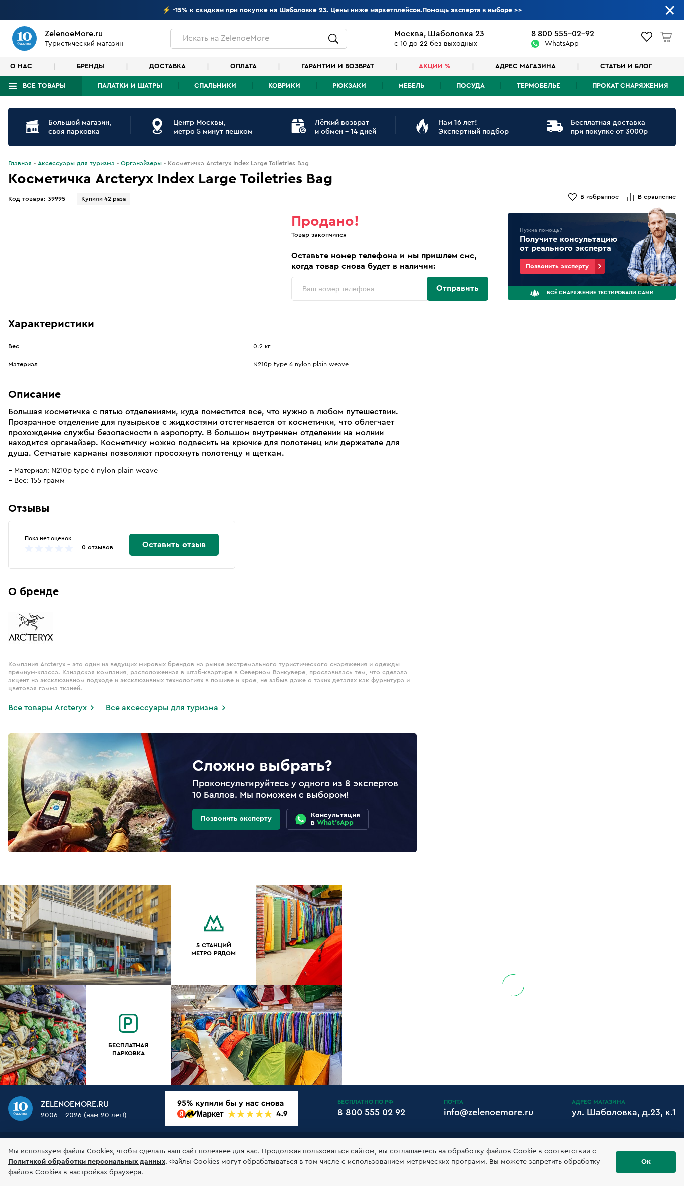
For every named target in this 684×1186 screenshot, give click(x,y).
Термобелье (538, 85)
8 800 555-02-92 (562, 34)
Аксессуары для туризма (76, 163)
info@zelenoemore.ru (488, 1112)
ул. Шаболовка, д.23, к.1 (624, 1112)
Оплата (243, 66)
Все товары (44, 85)
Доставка (167, 66)
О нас (21, 66)
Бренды (91, 66)
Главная (20, 163)
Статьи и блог (626, 66)
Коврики (284, 85)
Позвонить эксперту (557, 266)
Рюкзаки (349, 85)
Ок (646, 1161)
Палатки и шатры (130, 85)
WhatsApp (562, 43)
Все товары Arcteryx (47, 708)
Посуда (470, 85)
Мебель (411, 85)
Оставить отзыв (174, 545)
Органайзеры (141, 163)
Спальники (215, 85)
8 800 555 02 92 (371, 1112)
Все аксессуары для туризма (162, 708)
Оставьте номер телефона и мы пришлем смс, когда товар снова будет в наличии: (384, 261)
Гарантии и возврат (337, 66)
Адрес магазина (525, 66)
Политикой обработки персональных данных (86, 1161)
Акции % (435, 66)
